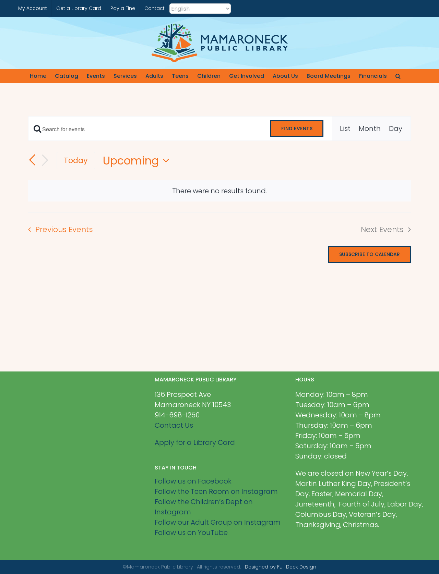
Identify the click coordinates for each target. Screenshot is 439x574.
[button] (398, 76)
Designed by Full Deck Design (280, 566)
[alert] (219, 190)
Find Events (297, 128)
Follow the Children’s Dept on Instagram (204, 507)
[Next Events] (45, 160)
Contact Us (174, 425)
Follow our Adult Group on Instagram (218, 522)
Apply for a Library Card (195, 442)
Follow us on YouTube (191, 532)
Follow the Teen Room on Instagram (216, 491)
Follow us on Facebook (193, 481)
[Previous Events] (32, 160)
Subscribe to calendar (369, 254)
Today (76, 160)
